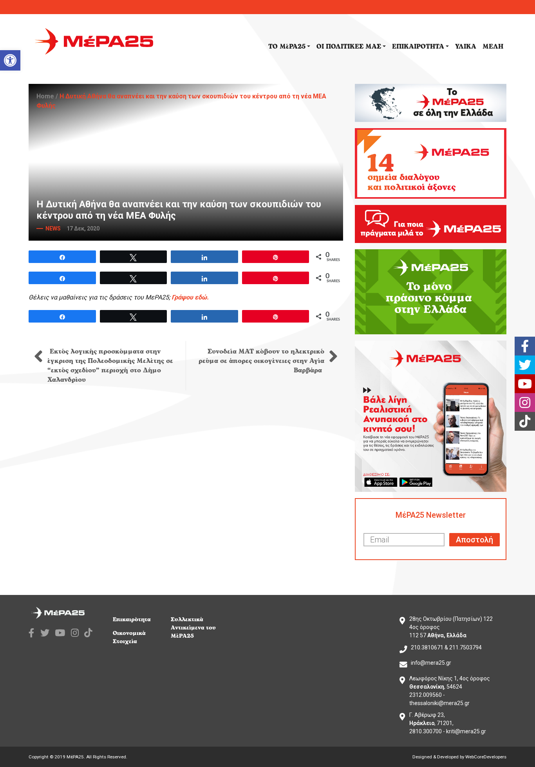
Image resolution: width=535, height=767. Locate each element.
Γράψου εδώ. (190, 297)
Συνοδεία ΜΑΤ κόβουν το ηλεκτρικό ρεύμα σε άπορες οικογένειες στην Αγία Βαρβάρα (261, 361)
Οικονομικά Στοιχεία (129, 637)
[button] (10, 60)
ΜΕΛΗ (493, 46)
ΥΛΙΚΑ (465, 46)
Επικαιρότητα (132, 619)
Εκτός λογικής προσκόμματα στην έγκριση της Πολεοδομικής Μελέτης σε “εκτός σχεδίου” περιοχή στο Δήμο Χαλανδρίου (110, 365)
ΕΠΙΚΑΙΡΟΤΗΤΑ (418, 46)
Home (45, 96)
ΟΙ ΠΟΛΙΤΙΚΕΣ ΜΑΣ (348, 46)
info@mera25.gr (431, 663)
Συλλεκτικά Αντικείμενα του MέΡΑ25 (193, 627)
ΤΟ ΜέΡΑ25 (286, 46)
